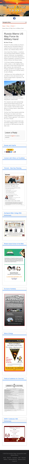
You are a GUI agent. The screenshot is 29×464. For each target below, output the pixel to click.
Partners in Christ (21, 459)
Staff (19, 457)
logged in (13, 135)
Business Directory (13, 459)
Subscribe (24, 457)
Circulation (14, 457)
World (12, 26)
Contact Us (14, 461)
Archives (5, 459)
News (8, 26)
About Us (9, 457)
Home (3, 26)
